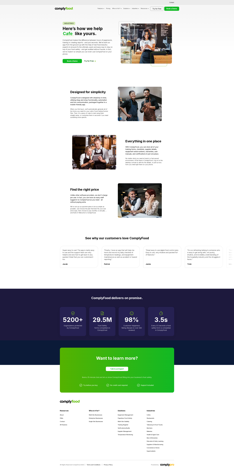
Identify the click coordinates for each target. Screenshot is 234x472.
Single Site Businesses (96, 421)
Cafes (149, 415)
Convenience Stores (153, 448)
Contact (171, 2)
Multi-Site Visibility (123, 421)
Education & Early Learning (155, 441)
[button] (101, 9)
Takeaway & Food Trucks (155, 425)
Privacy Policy (108, 465)
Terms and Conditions (93, 465)
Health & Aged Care (153, 434)
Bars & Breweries (152, 438)
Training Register (123, 425)
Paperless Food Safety (125, 418)
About (62, 415)
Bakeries (149, 431)
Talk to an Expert (117, 369)
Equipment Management (125, 415)
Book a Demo (171, 9)
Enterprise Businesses (96, 418)
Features (100, 8)
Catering (149, 421)
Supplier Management (124, 431)
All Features (63, 425)
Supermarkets (151, 451)
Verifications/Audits (124, 428)
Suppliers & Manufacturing (155, 444)
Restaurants (150, 418)
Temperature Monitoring (125, 434)
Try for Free (156, 9)
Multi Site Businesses (95, 415)
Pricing (108, 8)
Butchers (149, 428)
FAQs (61, 418)
